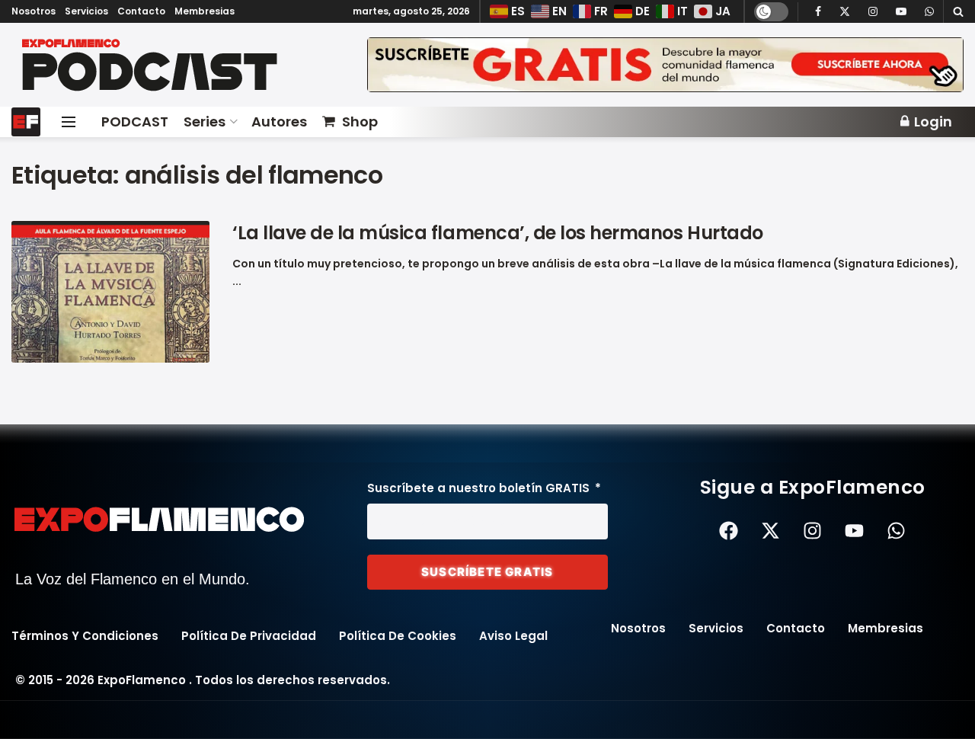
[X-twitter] (771, 531)
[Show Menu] (68, 122)
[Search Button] (958, 11)
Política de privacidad (248, 636)
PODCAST (134, 121)
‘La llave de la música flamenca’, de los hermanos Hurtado (497, 232)
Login (931, 121)
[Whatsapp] (897, 531)
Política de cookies (397, 636)
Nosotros (33, 11)
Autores (279, 121)
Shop (360, 121)
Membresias (204, 11)
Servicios (86, 11)
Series (204, 121)
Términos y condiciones (84, 636)
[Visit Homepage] (178, 65)
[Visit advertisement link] (665, 65)
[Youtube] (855, 531)
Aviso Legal (513, 636)
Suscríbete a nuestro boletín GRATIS (480, 488)
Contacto (141, 11)
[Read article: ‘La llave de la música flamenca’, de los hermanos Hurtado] (110, 292)
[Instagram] (813, 531)
